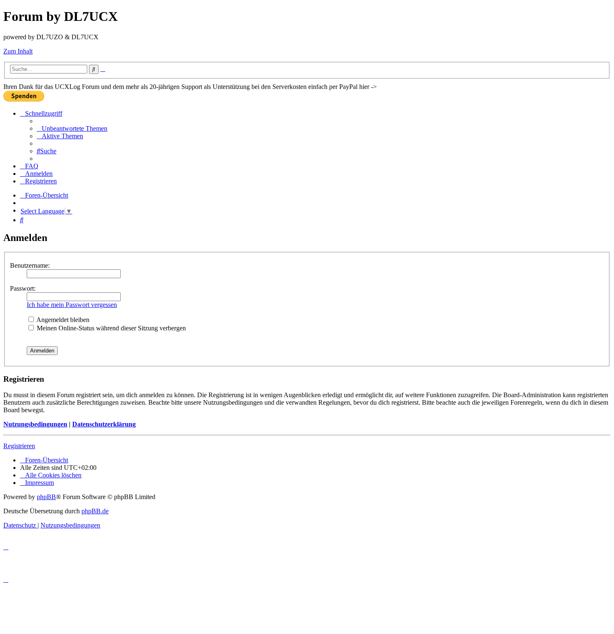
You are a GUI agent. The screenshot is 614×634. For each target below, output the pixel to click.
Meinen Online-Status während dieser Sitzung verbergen (110, 328)
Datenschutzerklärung (104, 424)
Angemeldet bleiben (62, 319)
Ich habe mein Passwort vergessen (72, 304)
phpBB (46, 496)
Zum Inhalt (18, 51)
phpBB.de (95, 511)
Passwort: (23, 288)
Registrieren (19, 445)
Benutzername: (30, 265)
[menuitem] (72, 128)
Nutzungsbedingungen (35, 424)
